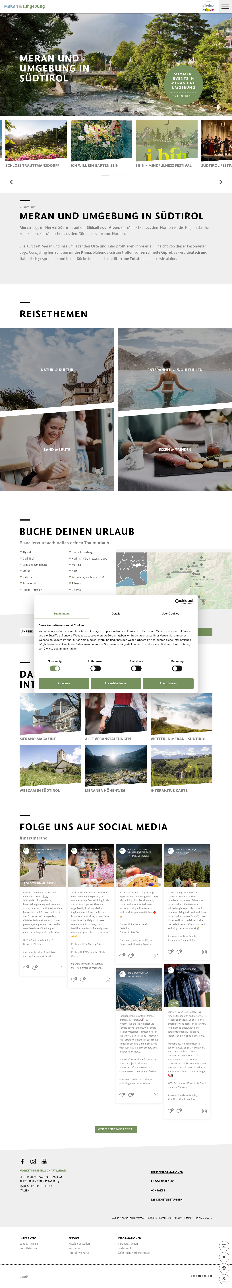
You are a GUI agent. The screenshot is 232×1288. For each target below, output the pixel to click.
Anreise (27, 631)
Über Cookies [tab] (170, 613)
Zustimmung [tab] (62, 613)
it (194, 1276)
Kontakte (158, 1190)
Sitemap (188, 1218)
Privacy (177, 1218)
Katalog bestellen (79, 1243)
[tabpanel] (36, 144)
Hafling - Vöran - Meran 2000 (88, 558)
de (188, 1276)
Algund (25, 552)
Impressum (165, 1218)
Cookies (152, 1218)
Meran (25, 571)
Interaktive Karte (79, 1253)
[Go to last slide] (12, 182)
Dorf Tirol (27, 558)
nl (205, 1276)
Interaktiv (28, 1238)
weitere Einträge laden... (116, 1129)
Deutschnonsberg (81, 552)
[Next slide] (220, 182)
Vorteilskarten (28, 1248)
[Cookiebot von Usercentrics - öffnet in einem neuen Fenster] (178, 601)
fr (211, 1276)
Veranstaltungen (128, 1243)
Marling (75, 565)
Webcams (74, 1248)
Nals (73, 571)
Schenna (75, 583)
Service (74, 1238)
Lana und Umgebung (33, 565)
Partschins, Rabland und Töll (87, 577)
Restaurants (125, 1248)
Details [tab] (116, 613)
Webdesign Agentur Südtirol (24, 1276)
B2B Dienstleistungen (167, 1199)
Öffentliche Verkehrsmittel (134, 1253)
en (199, 1276)
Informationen (129, 1238)
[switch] (95, 668)
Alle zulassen (168, 683)
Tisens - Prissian (31, 590)
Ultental (75, 590)
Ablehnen (64, 683)
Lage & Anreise (29, 1243)
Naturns (26, 577)
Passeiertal (28, 583)
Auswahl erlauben (116, 683)
